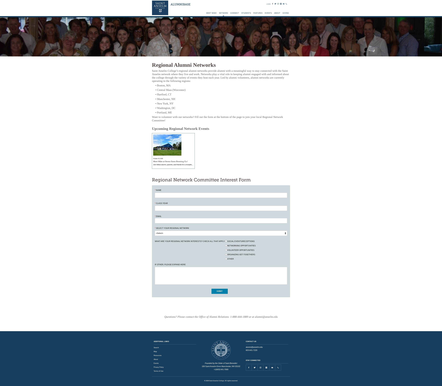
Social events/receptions (241, 241)
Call (286, 3)
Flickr (280, 3)
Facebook (272, 3)
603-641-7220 (251, 350)
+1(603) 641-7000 (221, 369)
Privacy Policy (159, 367)
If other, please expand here (170, 265)
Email (283, 3)
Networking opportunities (241, 246)
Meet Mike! (211, 13)
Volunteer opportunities (240, 250)
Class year (162, 203)
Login (268, 4)
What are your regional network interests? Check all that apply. (190, 241)
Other (230, 259)
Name (158, 190)
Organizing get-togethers (241, 255)
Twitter (275, 3)
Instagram (278, 3)
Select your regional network (172, 228)
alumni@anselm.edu (254, 347)
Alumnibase (180, 4)
